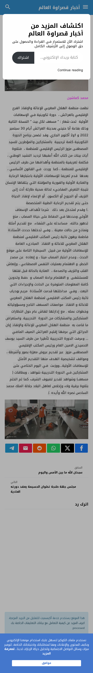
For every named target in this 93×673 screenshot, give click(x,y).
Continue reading (70, 70)
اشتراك (23, 57)
